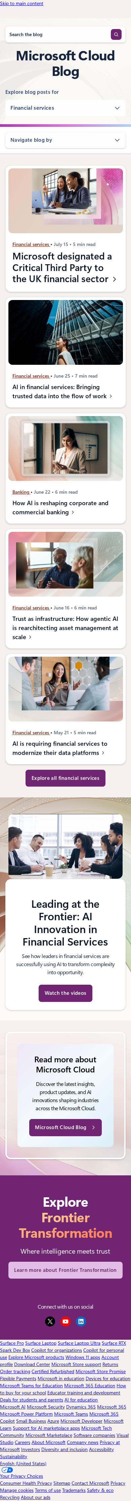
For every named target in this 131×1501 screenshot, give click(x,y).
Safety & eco (100, 1490)
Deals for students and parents (31, 1399)
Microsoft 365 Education (89, 1385)
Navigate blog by (31, 140)
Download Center (32, 1364)
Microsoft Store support (76, 1364)
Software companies (94, 1435)
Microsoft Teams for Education (31, 1385)
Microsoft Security (46, 1407)
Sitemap (61, 1483)
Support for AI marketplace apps (46, 1428)
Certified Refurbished (53, 1371)
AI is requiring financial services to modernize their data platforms (59, 748)
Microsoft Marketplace (49, 1435)
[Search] (116, 34)
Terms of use (48, 1490)
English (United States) (23, 1463)
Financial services (32, 108)
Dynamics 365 (81, 1407)
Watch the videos (66, 993)
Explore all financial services (65, 778)
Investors (30, 1449)
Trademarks (74, 1490)
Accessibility (101, 1449)
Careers (22, 1442)
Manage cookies (17, 1490)
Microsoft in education (61, 1378)
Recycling (9, 1497)
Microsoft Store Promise (101, 1371)
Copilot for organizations (56, 1350)
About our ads (35, 1497)
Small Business (31, 1421)
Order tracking (15, 1371)
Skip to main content (21, 3)
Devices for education (108, 1378)
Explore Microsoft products (36, 1357)
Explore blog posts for (32, 92)
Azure (53, 1421)
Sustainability (13, 1456)
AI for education (81, 1399)
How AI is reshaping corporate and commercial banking (60, 507)
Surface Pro (12, 1343)
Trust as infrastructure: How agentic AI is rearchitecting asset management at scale (65, 627)
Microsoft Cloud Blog (60, 1127)
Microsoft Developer (81, 1421)
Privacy (118, 1483)
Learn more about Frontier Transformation (65, 1270)
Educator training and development (83, 1392)
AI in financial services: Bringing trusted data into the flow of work (60, 392)
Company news (82, 1442)
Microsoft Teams (71, 1414)
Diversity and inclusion (64, 1449)
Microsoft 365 (111, 1407)
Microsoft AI (13, 1407)
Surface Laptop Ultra (79, 1343)
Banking (21, 492)
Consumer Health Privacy (26, 1483)
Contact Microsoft (90, 1483)
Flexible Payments (18, 1378)
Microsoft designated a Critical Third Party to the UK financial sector (62, 267)
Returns (110, 1364)
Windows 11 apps (83, 1357)
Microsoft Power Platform (26, 1414)
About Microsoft (49, 1442)
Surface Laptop (40, 1343)
